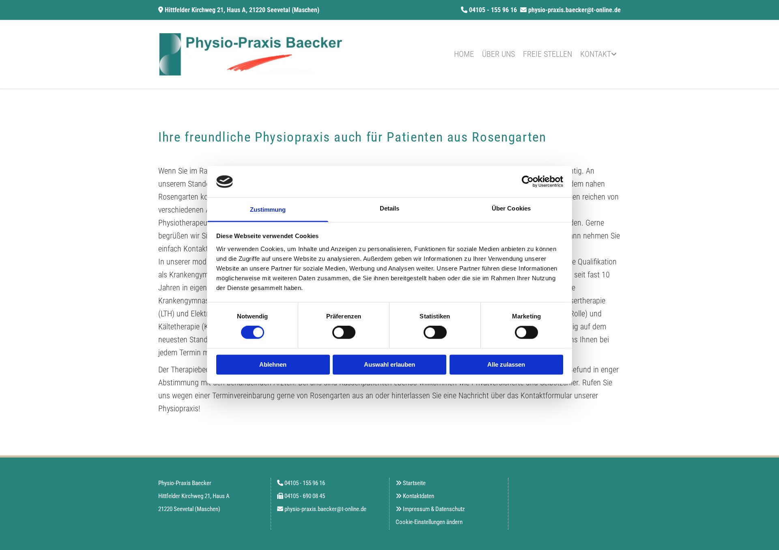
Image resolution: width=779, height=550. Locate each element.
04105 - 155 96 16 (493, 10)
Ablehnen (272, 364)
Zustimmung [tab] (268, 209)
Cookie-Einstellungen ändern (429, 522)
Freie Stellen (547, 54)
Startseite (414, 483)
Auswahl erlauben (389, 364)
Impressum (416, 509)
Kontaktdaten (418, 496)
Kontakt (595, 54)
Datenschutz (450, 509)
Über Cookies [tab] (511, 208)
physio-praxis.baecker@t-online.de (574, 10)
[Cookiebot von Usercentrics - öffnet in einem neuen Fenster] (527, 182)
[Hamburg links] (615, 54)
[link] (598, 54)
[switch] (343, 332)
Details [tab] (390, 208)
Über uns (498, 54)
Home (464, 54)
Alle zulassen (506, 364)
